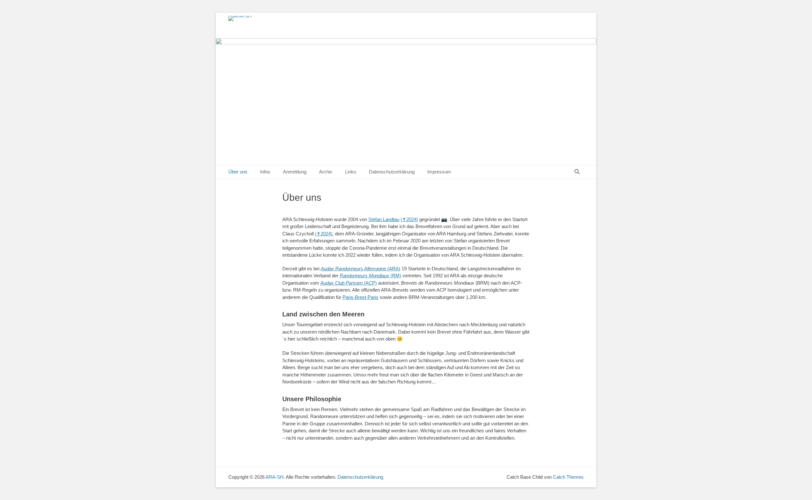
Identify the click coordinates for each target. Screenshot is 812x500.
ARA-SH (274, 477)
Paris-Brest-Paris (360, 297)
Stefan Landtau (383, 219)
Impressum (439, 171)
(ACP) (348, 283)
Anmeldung (294, 171)
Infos (265, 171)
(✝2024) (409, 219)
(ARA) (360, 268)
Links (350, 171)
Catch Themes (568, 477)
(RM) (370, 275)
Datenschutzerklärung (392, 171)
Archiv (325, 171)
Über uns (237, 171)
